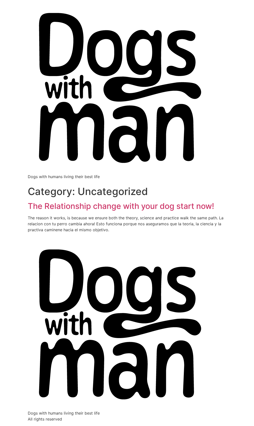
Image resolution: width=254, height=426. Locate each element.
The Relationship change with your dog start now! (121, 206)
